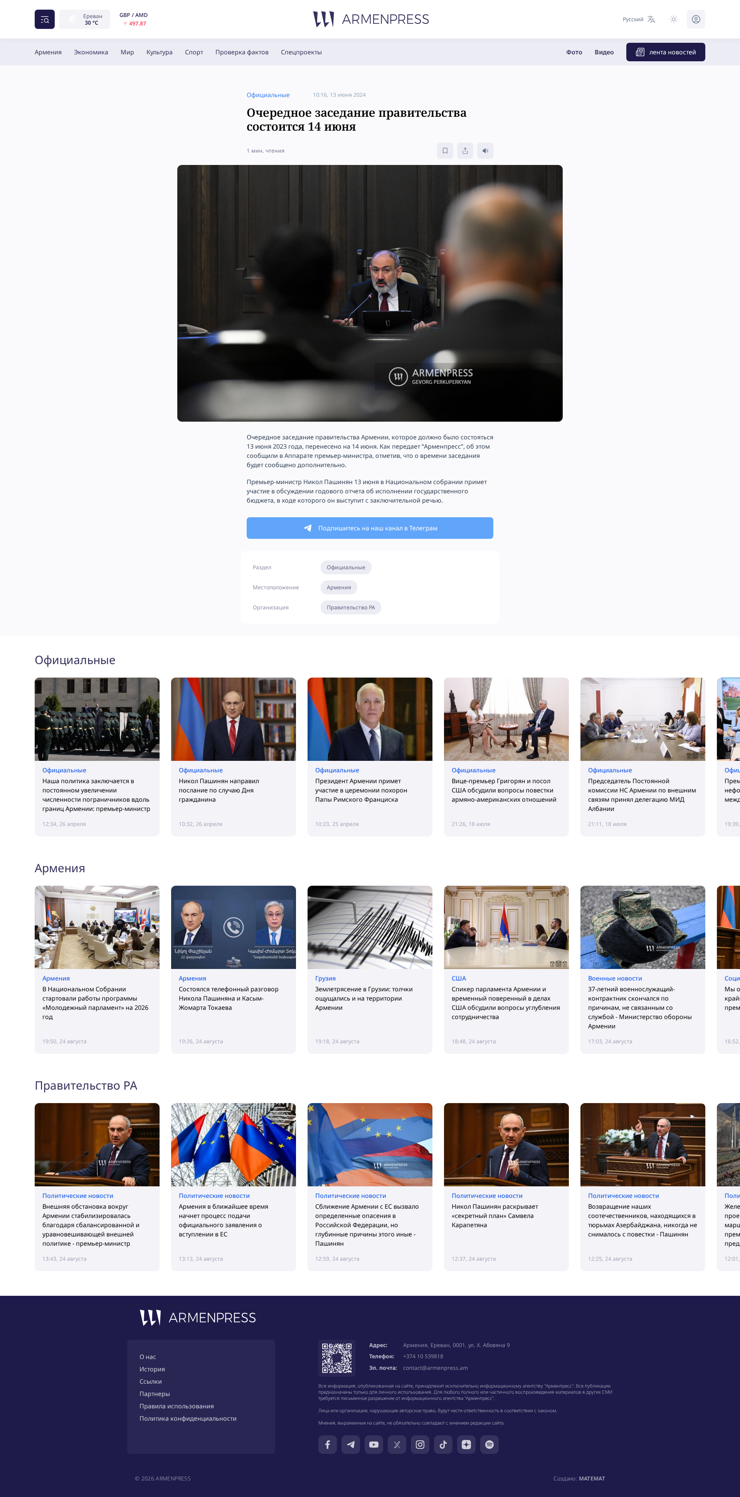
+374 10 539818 (423, 1356)
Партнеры (155, 1393)
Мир (127, 52)
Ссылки (151, 1381)
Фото (574, 52)
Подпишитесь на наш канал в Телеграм (377, 528)
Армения (48, 52)
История (152, 1369)
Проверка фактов (242, 52)
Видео (604, 52)
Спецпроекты (301, 52)
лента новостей (672, 52)
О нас (148, 1356)
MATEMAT (592, 1478)
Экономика (91, 52)
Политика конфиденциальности (188, 1418)
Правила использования (177, 1406)
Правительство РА (351, 607)
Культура (159, 52)
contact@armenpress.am (435, 1367)
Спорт (194, 52)
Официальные (346, 567)
